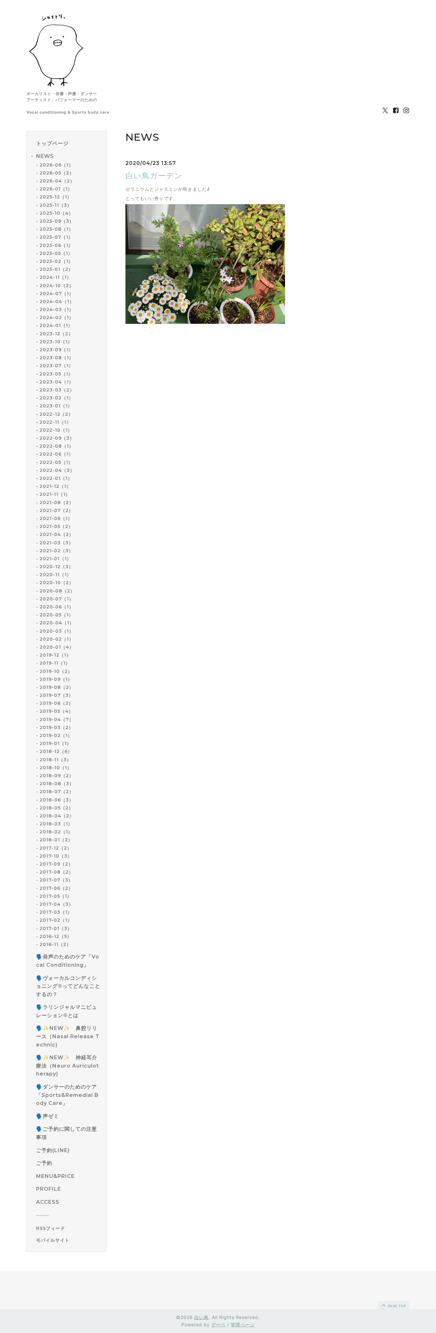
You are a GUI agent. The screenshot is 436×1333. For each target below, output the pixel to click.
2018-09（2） (57, 775)
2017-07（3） (56, 880)
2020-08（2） (57, 591)
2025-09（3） (57, 221)
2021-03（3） (56, 543)
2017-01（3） (56, 928)
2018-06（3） (57, 800)
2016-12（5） (56, 936)
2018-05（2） (56, 808)
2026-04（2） (57, 181)
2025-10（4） (56, 213)
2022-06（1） (56, 454)
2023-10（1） (56, 342)
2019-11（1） (55, 663)
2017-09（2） (56, 864)
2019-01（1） (55, 743)
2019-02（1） (56, 735)
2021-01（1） (55, 559)
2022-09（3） (57, 438)
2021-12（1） (55, 486)
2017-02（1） (56, 920)
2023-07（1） (56, 366)
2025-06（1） (56, 245)
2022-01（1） (56, 478)
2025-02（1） (56, 261)
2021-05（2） (56, 526)
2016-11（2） (55, 944)
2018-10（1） (56, 768)
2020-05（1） (56, 615)
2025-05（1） (56, 253)
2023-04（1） (57, 382)
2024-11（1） (55, 277)
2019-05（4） (56, 711)
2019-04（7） (57, 719)
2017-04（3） (56, 904)
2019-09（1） (56, 679)
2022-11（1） (55, 422)
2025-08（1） (56, 229)
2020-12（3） (56, 567)
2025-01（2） (56, 269)
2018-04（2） (57, 816)
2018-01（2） (56, 840)
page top (396, 1306)
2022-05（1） (56, 462)
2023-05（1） (56, 374)
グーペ (218, 1324)
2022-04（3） (57, 470)
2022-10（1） (56, 430)
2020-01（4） (57, 647)
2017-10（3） (56, 856)
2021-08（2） (57, 502)
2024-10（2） (57, 285)
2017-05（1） (56, 896)
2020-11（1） (55, 574)
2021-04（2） (57, 534)
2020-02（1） (57, 639)
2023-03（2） (57, 390)
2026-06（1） (56, 165)
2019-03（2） (56, 727)
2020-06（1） (57, 607)
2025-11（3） (56, 205)
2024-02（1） (57, 317)
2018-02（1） (56, 832)
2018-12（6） (56, 751)
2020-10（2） (57, 582)
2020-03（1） (57, 631)
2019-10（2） (56, 671)
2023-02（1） (56, 398)
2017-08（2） (56, 872)
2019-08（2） (57, 687)
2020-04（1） (57, 623)
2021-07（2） (56, 510)
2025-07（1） (56, 237)
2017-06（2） (56, 888)
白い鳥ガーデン (154, 175)
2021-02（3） (56, 551)
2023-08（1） (57, 358)
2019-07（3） (56, 695)
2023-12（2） (56, 334)
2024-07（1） (57, 293)
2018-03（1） (56, 824)
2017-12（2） (56, 848)
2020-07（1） (57, 599)
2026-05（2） (57, 173)
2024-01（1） (56, 325)
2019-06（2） (56, 703)
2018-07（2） (57, 791)
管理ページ (243, 1324)
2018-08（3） (57, 783)
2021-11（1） (55, 494)
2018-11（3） (55, 760)
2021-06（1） (56, 518)
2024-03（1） (57, 309)
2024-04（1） (57, 301)
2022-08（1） (57, 446)
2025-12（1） (56, 197)
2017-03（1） (56, 912)
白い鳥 (201, 1317)
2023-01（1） (56, 406)
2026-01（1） (56, 189)
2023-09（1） (56, 350)
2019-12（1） (55, 655)
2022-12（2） (56, 414)
